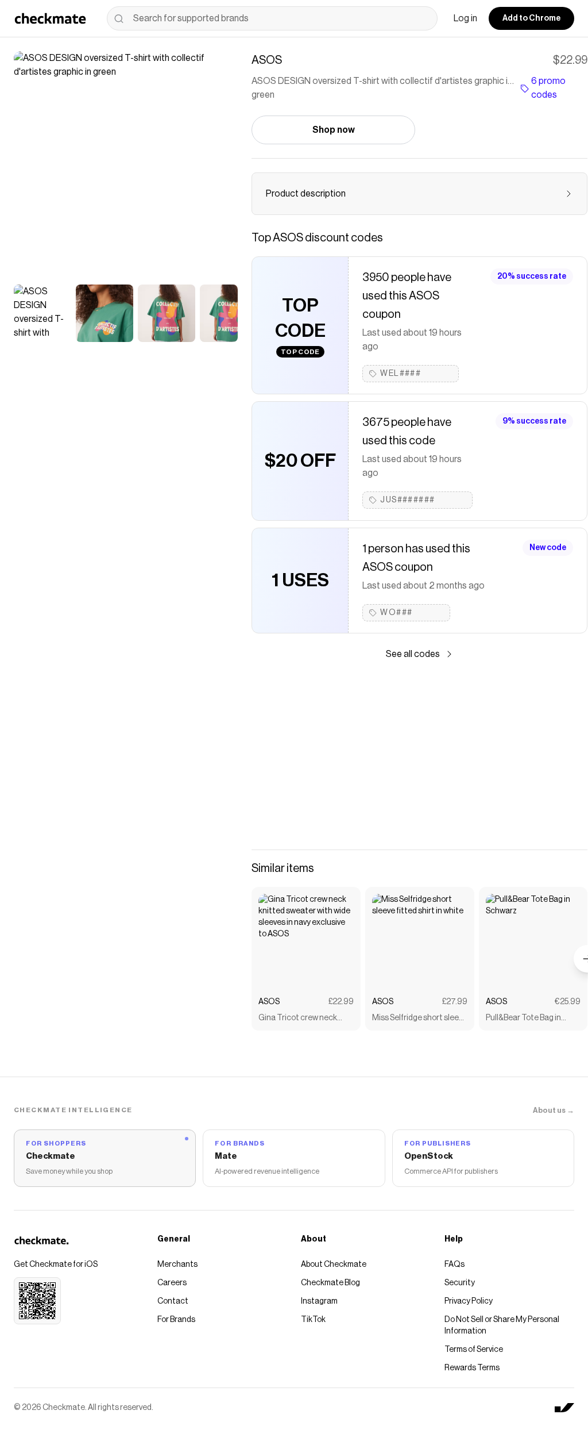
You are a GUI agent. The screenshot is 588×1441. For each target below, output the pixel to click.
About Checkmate (333, 1265)
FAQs (454, 1265)
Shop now (333, 130)
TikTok (313, 1320)
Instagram (319, 1301)
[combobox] (272, 18)
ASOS (269, 1002)
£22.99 (341, 1002)
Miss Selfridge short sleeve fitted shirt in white (419, 1019)
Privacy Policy (468, 1301)
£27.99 (454, 1002)
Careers (172, 1283)
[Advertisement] (419, 755)
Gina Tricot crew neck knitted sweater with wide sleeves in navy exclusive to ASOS (304, 1019)
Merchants (177, 1265)
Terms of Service (473, 1350)
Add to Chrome (531, 18)
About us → (553, 1110)
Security (459, 1283)
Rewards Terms (472, 1368)
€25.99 (568, 1002)
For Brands (176, 1320)
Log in (465, 18)
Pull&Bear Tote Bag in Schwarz (523, 1019)
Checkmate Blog (330, 1283)
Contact (172, 1301)
